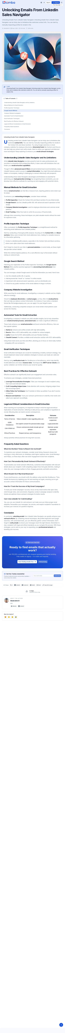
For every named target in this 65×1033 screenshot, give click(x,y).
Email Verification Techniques (12, 118)
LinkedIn (18, 585)
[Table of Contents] (61, 1025)
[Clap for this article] (27, 591)
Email (39, 585)
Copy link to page (48, 585)
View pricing (43, 561)
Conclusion (7, 129)
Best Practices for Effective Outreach (14, 121)
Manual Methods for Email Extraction (13, 105)
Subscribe (57, 575)
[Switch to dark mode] (44, 2)
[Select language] (41, 2)
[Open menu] (61, 2)
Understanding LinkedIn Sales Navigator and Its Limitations (19, 102)
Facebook (25, 585)
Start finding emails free (26, 561)
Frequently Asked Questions (11, 126)
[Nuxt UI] (9, 2)
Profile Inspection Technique (11, 108)
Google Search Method (10, 110)
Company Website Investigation (12, 113)
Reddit (33, 585)
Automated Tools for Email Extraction (13, 116)
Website (14, 606)
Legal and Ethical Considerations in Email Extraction (17, 124)
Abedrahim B (14, 601)
